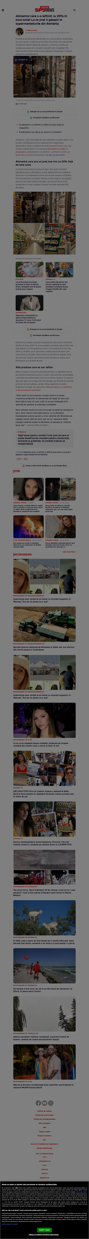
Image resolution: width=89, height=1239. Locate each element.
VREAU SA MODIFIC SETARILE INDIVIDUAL (44, 1235)
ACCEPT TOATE (44, 1230)
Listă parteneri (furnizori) (10, 1224)
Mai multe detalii (81, 1192)
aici (3, 1202)
